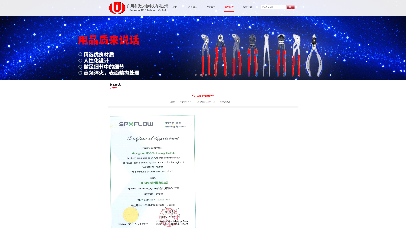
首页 (174, 7)
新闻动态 (229, 7)
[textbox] (274, 7)
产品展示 (210, 7)
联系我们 (247, 7)
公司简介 (192, 7)
